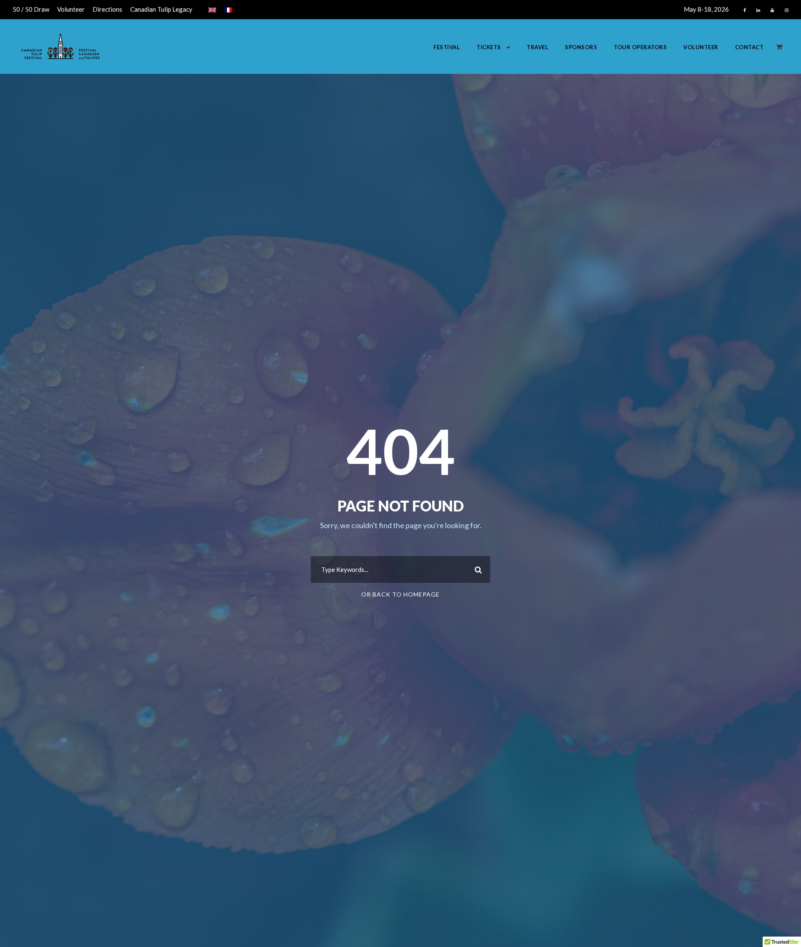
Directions (107, 9)
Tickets (488, 47)
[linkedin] (758, 10)
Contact (749, 47)
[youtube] (772, 10)
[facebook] (744, 10)
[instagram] (786, 10)
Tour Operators (640, 47)
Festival (446, 47)
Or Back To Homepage (400, 594)
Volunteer (71, 9)
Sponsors (581, 47)
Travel (537, 47)
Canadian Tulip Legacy (161, 9)
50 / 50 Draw (31, 9)
